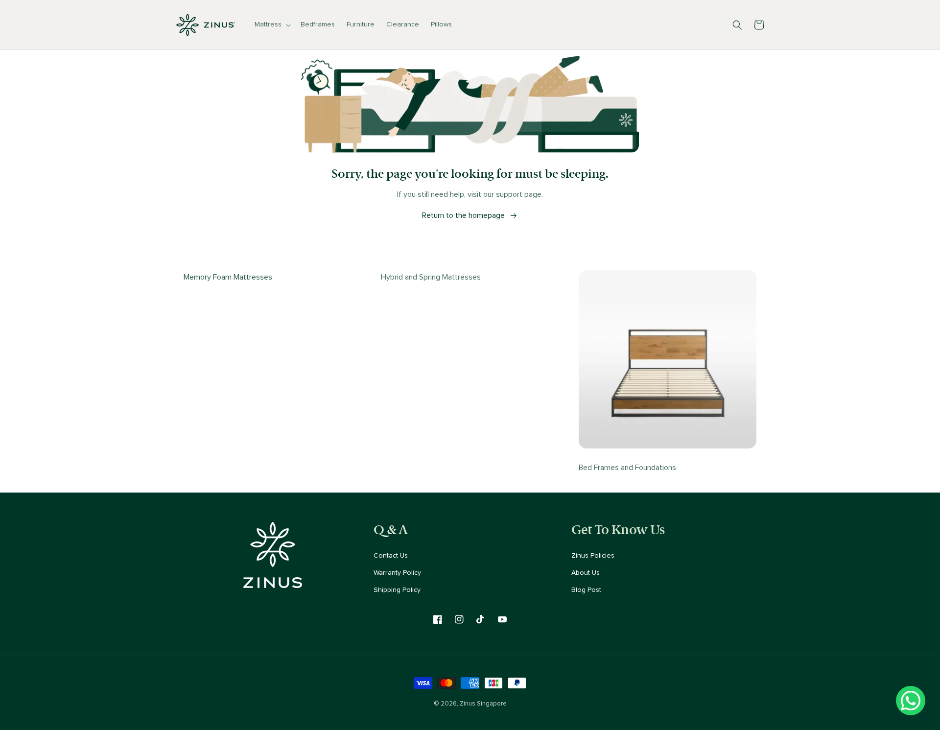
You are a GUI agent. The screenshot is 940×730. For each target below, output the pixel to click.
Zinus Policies (592, 555)
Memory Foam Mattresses (228, 277)
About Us (585, 572)
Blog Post (586, 590)
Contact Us (391, 555)
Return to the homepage (463, 215)
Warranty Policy (397, 572)
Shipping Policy (397, 590)
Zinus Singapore (483, 703)
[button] (272, 24)
